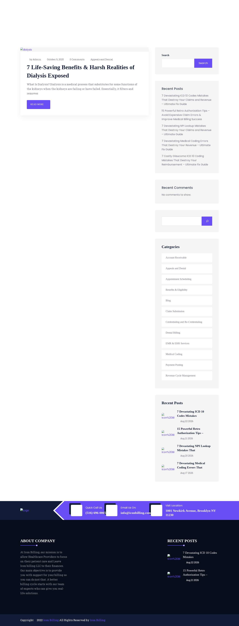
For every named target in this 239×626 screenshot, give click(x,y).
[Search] (207, 221)
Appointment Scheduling (178, 279)
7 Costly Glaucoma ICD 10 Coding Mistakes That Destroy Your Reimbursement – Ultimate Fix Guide (185, 160)
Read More (37, 104)
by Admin (35, 59)
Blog (168, 300)
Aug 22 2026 (186, 421)
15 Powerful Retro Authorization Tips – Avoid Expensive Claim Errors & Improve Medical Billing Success (186, 115)
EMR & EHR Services (177, 343)
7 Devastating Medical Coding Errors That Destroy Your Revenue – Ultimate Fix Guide (186, 145)
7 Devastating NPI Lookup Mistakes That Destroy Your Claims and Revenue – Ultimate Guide (186, 130)
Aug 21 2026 (186, 438)
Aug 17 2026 (186, 472)
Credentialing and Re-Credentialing (184, 322)
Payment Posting (174, 364)
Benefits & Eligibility (176, 289)
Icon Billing (51, 620)
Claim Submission (175, 311)
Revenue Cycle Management (180, 375)
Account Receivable (176, 257)
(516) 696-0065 (96, 513)
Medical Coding (174, 354)
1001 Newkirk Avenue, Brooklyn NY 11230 (191, 513)
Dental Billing (173, 332)
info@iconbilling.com (136, 513)
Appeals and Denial (102, 59)
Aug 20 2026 (186, 455)
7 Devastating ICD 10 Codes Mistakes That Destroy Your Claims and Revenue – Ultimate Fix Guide (186, 100)
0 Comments (77, 59)
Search (165, 55)
